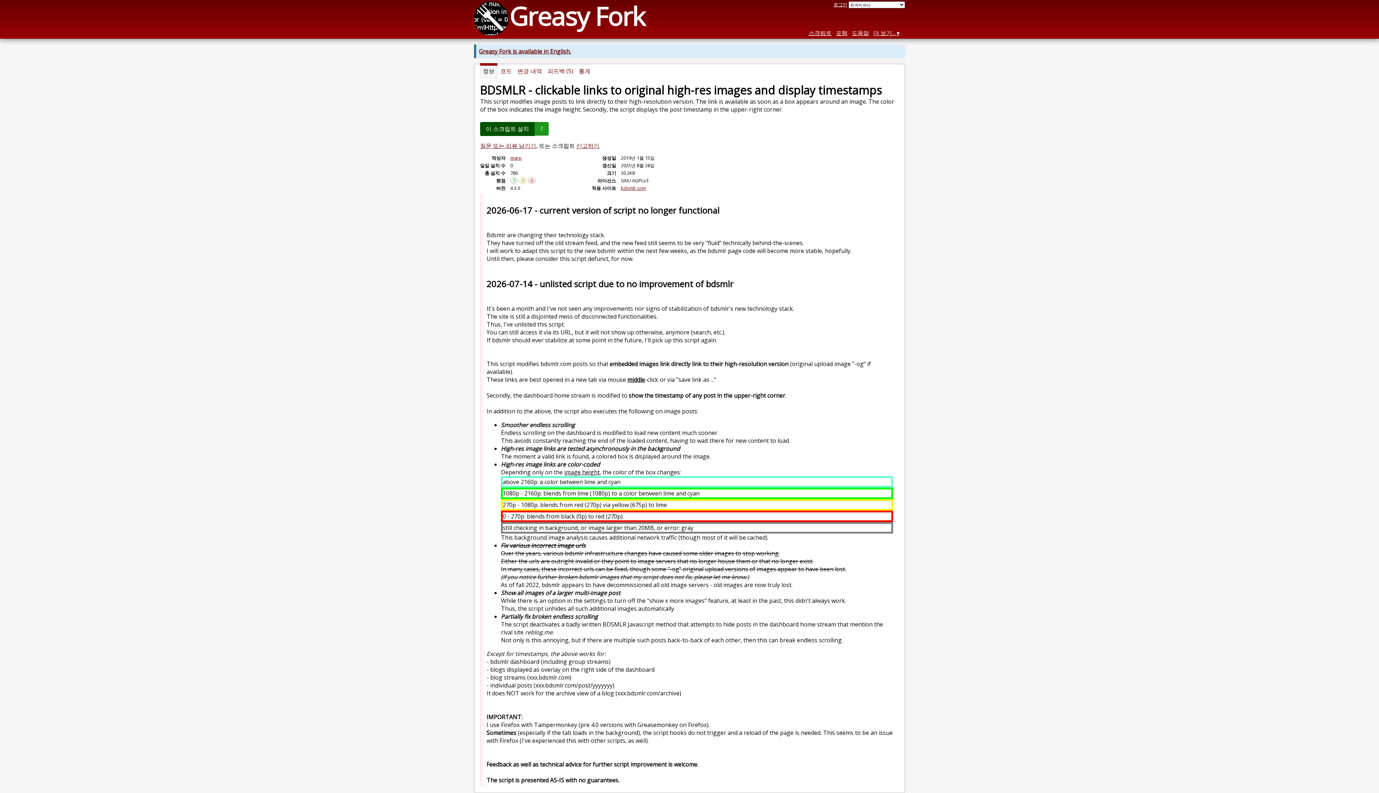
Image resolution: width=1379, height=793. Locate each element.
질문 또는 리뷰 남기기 (508, 146)
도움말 (860, 33)
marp (516, 158)
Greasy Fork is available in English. (525, 51)
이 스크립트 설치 (507, 129)
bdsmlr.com (633, 188)
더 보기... (884, 33)
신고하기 (587, 146)
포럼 (842, 33)
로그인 (841, 4)
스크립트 (820, 33)
